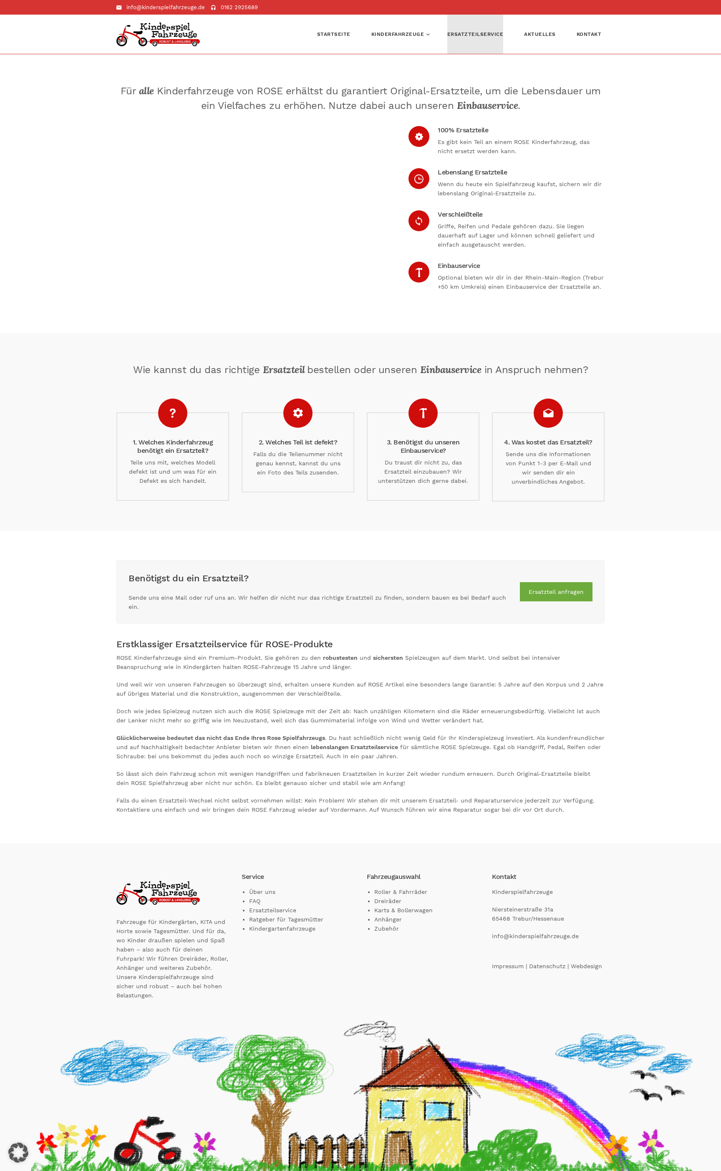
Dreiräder (387, 901)
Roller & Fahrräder (400, 891)
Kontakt (589, 34)
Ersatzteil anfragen (556, 591)
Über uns (262, 891)
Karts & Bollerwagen (403, 910)
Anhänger (388, 919)
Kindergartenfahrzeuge (282, 928)
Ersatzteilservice (475, 34)
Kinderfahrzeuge (398, 34)
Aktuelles (540, 34)
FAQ (254, 901)
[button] (18, 1152)
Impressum (508, 966)
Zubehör (386, 928)
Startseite (333, 34)
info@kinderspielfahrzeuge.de (165, 7)
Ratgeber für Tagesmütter (286, 919)
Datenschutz (547, 966)
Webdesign (586, 966)
